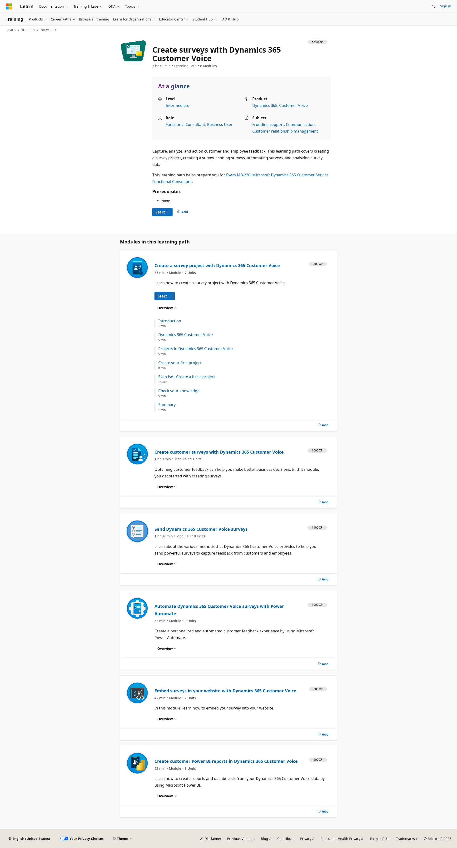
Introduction (169, 320)
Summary (167, 404)
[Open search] (433, 6)
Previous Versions (241, 838)
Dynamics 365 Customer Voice (185, 334)
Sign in (445, 6)
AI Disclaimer (210, 838)
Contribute (285, 838)
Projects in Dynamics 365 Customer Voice (195, 348)
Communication (300, 124)
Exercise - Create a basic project (186, 376)
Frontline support (268, 124)
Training (28, 29)
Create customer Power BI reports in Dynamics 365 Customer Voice (226, 761)
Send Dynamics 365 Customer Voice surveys (201, 529)
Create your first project (180, 362)
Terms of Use (380, 838)
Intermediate (177, 105)
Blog (264, 838)
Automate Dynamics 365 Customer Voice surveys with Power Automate (219, 610)
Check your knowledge (178, 390)
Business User (220, 124)
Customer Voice (293, 105)
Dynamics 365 (264, 105)
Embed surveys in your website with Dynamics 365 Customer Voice (225, 691)
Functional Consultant (185, 124)
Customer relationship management (285, 131)
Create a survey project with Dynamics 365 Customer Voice (217, 265)
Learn (11, 29)
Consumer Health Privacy (340, 838)
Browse (46, 29)
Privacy (305, 838)
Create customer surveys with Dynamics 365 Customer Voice (219, 452)
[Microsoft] (9, 6)
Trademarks (405, 838)
